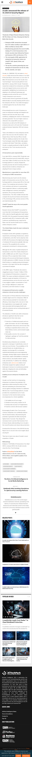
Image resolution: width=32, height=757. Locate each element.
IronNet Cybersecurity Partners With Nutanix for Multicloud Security (15, 587)
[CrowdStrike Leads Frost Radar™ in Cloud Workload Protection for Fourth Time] (16, 609)
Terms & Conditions (7, 714)
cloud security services (9, 471)
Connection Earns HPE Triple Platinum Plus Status (22, 659)
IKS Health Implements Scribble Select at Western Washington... (8, 659)
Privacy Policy (26, 755)
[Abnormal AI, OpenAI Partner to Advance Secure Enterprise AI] (23, 635)
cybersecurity (14, 363)
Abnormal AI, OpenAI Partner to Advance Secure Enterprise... (21, 643)
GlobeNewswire (7, 15)
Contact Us (5, 716)
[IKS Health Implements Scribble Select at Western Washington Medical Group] (9, 651)
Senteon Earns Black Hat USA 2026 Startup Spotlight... (9, 643)
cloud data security (8, 466)
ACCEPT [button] (18, 755)
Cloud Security (6, 8)
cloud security (18, 466)
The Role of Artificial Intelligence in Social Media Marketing (16, 480)
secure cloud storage (22, 471)
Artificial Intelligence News (9, 711)
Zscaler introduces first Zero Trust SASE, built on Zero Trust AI (15, 541)
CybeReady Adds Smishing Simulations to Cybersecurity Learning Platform (16, 489)
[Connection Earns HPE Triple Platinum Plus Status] (23, 651)
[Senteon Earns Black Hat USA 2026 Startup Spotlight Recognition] (9, 635)
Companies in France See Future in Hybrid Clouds (15, 564)
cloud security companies (9, 468)
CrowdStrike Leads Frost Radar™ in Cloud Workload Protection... (15, 621)
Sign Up (4, 718)
